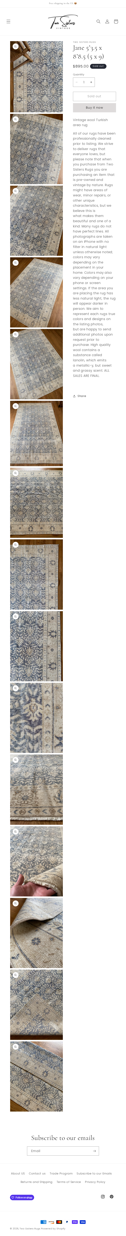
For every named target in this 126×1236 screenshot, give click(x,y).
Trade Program (61, 1173)
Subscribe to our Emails (94, 1173)
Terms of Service (69, 1182)
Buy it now (94, 108)
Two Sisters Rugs (30, 1228)
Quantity (78, 74)
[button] (8, 21)
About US (18, 1173)
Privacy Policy (95, 1182)
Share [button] (82, 396)
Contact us (37, 1173)
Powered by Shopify (53, 1228)
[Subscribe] (94, 1151)
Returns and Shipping (37, 1182)
